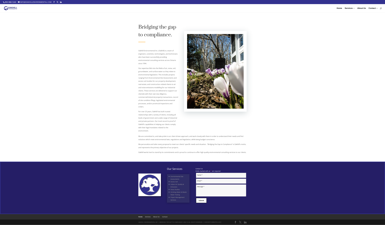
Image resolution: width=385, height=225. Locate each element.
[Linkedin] (61, 2)
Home (339, 8)
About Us (361, 8)
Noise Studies (175, 189)
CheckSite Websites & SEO (212, 222)
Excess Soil (174, 182)
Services (349, 8)
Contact (372, 8)
